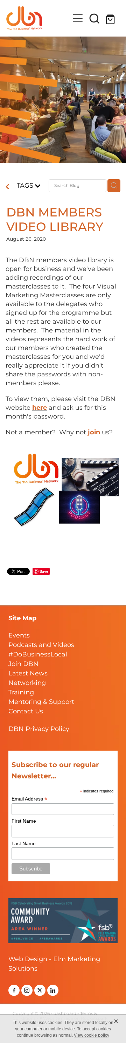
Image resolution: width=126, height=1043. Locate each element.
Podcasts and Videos (41, 645)
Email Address (29, 799)
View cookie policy (91, 1035)
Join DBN (23, 664)
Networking (27, 683)
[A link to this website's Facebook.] (14, 990)
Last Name (24, 843)
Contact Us (25, 711)
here (39, 408)
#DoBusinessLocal (37, 654)
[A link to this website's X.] (40, 990)
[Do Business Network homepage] (37, 18)
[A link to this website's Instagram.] (27, 990)
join (94, 432)
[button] (94, 18)
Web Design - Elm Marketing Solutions (54, 964)
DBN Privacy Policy (38, 729)
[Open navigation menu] (77, 18)
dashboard (65, 1013)
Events (19, 635)
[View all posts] (7, 187)
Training (21, 692)
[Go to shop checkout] (111, 18)
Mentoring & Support (41, 702)
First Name (24, 821)
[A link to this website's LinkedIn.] (52, 990)
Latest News (28, 673)
